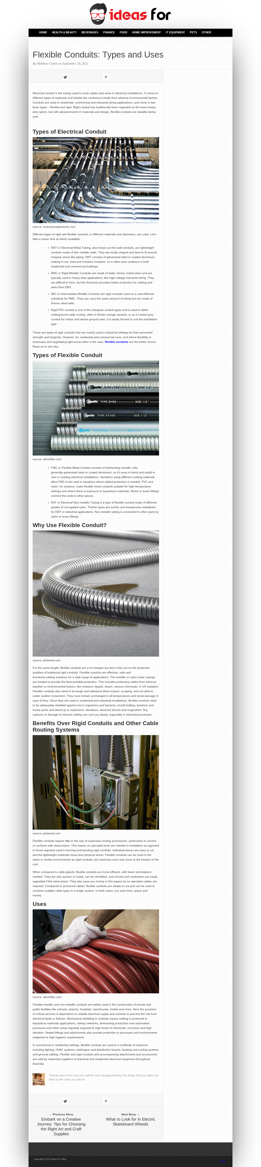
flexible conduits (116, 341)
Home (43, 32)
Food (123, 32)
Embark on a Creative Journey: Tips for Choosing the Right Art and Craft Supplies (61, 1126)
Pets (193, 32)
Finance (109, 32)
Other (206, 32)
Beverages (90, 32)
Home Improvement (146, 32)
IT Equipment (175, 32)
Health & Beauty (64, 32)
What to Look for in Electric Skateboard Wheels (130, 1121)
